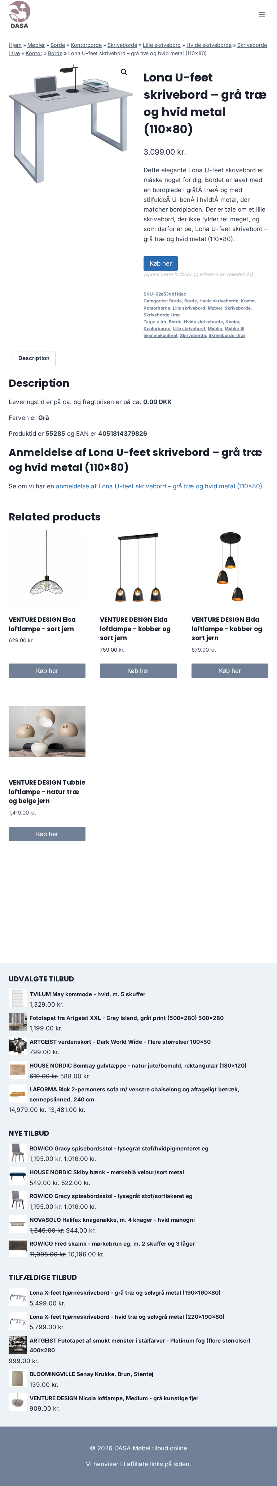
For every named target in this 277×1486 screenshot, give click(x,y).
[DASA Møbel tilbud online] (19, 14)
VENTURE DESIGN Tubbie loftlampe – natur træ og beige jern (47, 791)
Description (34, 358)
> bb (161, 321)
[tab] (34, 358)
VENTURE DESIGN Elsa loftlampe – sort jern (42, 624)
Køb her (161, 263)
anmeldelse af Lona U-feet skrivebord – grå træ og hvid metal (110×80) (159, 486)
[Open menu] (261, 14)
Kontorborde (86, 45)
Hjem (15, 45)
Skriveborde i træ (162, 315)
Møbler (36, 45)
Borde (57, 45)
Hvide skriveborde (209, 45)
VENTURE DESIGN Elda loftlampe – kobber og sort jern (135, 628)
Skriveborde (122, 45)
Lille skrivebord (162, 45)
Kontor (34, 53)
